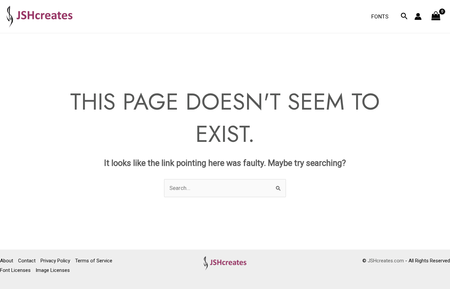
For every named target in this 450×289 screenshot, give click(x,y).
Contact (27, 261)
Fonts (379, 16)
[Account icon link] (418, 16)
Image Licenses (53, 270)
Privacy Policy (55, 261)
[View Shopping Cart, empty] (435, 16)
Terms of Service (93, 261)
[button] (404, 16)
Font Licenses (15, 270)
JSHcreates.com (386, 261)
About (6, 261)
